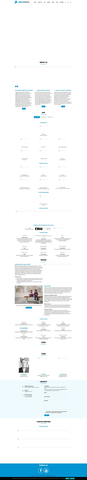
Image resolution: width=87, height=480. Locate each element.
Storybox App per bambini (62, 159)
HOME (35, 2)
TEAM (57, 2)
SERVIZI (48, 2)
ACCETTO (67, 478)
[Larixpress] (22, 2)
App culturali (28, 307)
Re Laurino (43, 147)
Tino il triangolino (24, 147)
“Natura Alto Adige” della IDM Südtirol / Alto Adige (43, 188)
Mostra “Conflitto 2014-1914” (62, 175)
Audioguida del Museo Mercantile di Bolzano (24, 175)
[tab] (37, 117)
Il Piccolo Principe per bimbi (24, 159)
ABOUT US (40, 2)
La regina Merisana (43, 158)
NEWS (53, 2)
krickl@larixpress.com (24, 376)
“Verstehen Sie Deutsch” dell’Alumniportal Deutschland (24, 188)
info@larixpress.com (21, 274)
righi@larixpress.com (43, 376)
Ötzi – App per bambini (62, 147)
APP (44, 2)
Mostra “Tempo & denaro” (43, 175)
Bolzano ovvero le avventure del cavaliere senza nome (62, 188)
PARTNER (61, 2)
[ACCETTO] (85, 478)
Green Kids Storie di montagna (43, 135)
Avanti (24, 108)
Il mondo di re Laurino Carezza (43, 204)
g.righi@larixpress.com (63, 376)
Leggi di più (72, 478)
